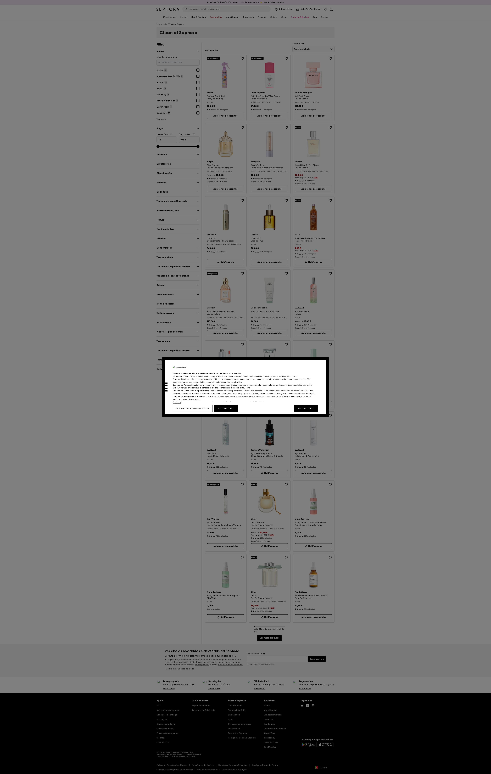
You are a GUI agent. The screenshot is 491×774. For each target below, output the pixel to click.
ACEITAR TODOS (305, 408)
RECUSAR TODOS (226, 408)
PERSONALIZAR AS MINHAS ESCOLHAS (192, 408)
